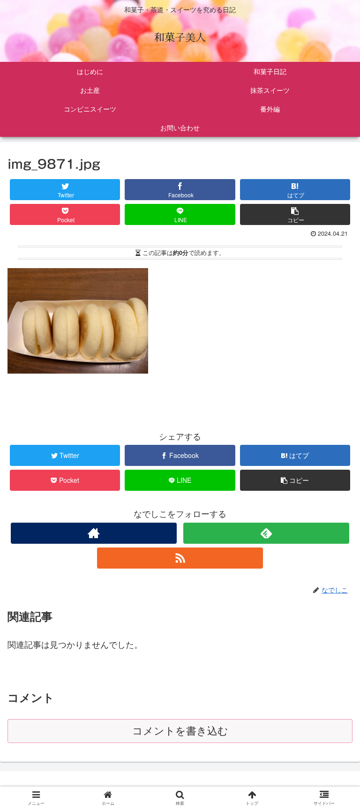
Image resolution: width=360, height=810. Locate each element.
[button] (334, 783)
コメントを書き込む (180, 731)
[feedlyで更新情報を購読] (266, 533)
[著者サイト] (93, 533)
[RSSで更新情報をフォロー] (179, 558)
